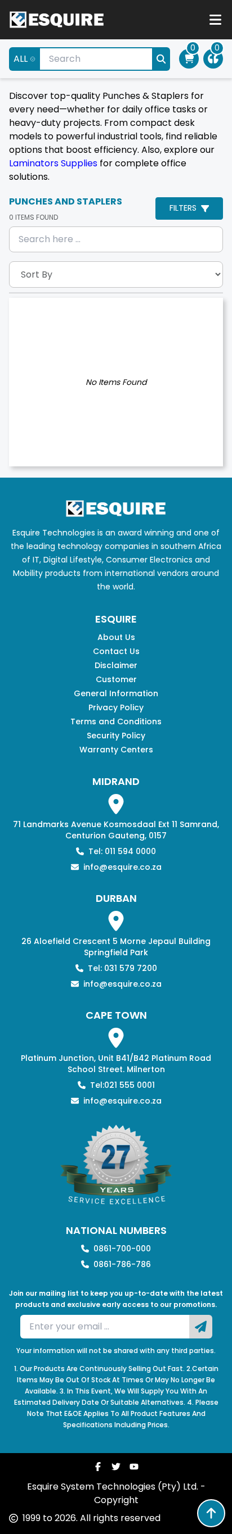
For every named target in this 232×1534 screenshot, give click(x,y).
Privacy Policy (116, 707)
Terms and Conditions (116, 721)
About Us (116, 637)
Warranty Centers (116, 749)
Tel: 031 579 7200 (122, 968)
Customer (116, 679)
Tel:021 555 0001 (122, 1085)
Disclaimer (116, 665)
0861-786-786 (122, 1264)
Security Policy (116, 735)
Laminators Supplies (53, 163)
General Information (116, 693)
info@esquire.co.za (122, 867)
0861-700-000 (122, 1248)
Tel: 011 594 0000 (122, 851)
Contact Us (116, 651)
